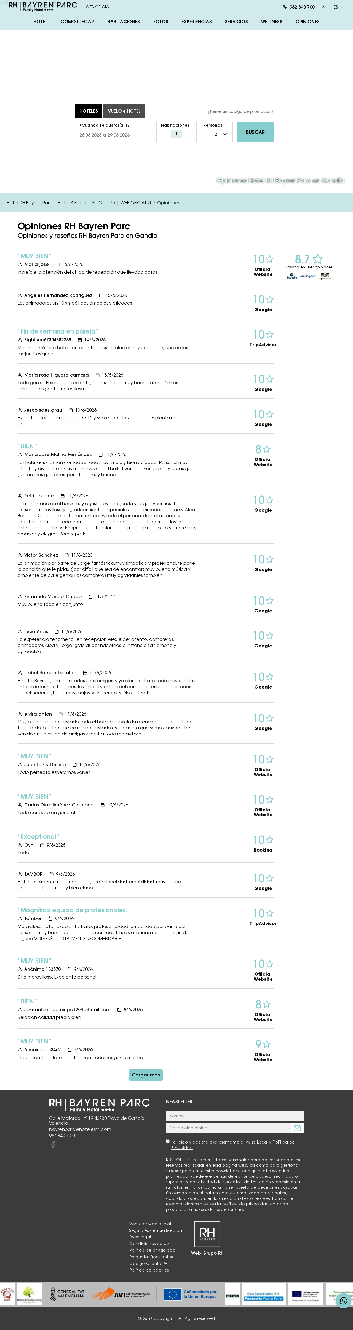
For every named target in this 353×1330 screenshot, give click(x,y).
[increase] (187, 134)
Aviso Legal (257, 1142)
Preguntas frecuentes (151, 1256)
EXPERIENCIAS (196, 21)
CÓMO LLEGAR (77, 21)
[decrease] (166, 134)
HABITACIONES (123, 21)
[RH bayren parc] (43, 7)
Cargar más (146, 1075)
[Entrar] (323, 6)
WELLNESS (271, 21)
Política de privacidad (152, 1250)
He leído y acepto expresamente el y (233, 1145)
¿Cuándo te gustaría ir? (104, 125)
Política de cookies (149, 1270)
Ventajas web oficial (150, 1223)
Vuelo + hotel (124, 111)
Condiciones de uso (150, 1243)
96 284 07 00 (62, 1135)
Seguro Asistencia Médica (155, 1230)
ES (335, 7)
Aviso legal (140, 1237)
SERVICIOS (236, 21)
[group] (7, 1294)
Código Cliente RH (148, 1263)
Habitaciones (175, 125)
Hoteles (88, 111)
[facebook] (52, 1144)
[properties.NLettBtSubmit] (297, 1128)
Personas (212, 125)
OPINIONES (308, 21)
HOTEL (40, 21)
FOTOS (161, 21)
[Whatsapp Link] (343, 1300)
